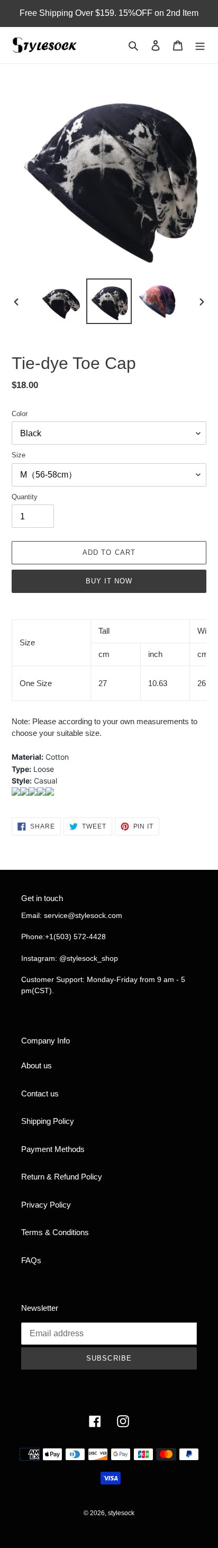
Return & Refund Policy (61, 1176)
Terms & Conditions (55, 1232)
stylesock (121, 1513)
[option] (61, 301)
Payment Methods (53, 1149)
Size (18, 455)
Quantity (25, 497)
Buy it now (109, 581)
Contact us (40, 1093)
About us (36, 1065)
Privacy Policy (46, 1204)
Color (20, 414)
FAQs (31, 1260)
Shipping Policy (47, 1121)
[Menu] (200, 45)
